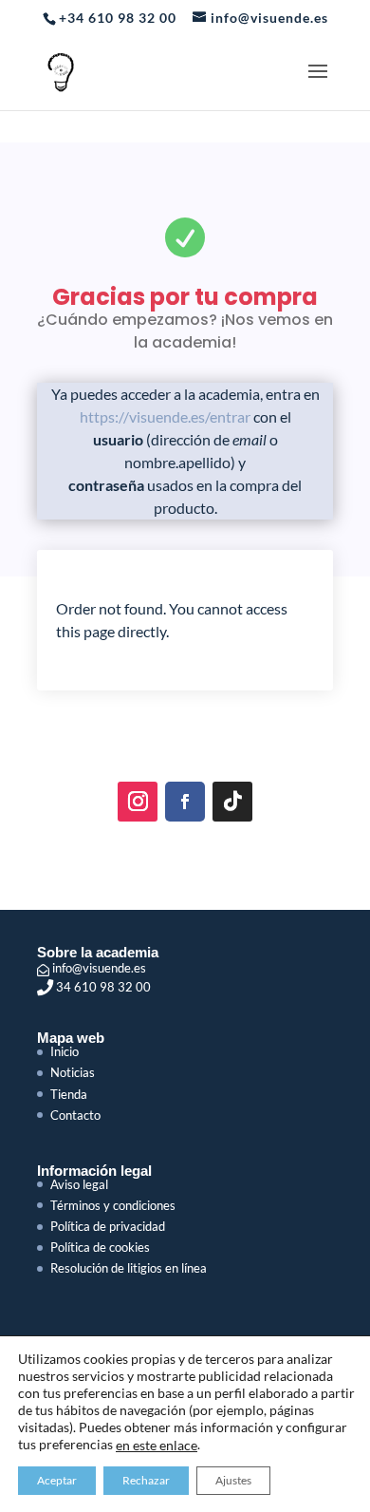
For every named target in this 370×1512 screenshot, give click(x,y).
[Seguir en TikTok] (232, 802)
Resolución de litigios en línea (128, 1268)
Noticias (72, 1072)
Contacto (75, 1115)
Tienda (68, 1094)
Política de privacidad (107, 1226)
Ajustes (233, 1480)
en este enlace (156, 1445)
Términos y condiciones (113, 1205)
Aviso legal (79, 1184)
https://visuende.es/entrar (165, 416)
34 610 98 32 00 (102, 986)
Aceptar (57, 1480)
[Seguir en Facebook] (185, 802)
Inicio (64, 1051)
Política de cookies (100, 1247)
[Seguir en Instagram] (137, 802)
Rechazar (146, 1480)
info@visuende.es (97, 967)
